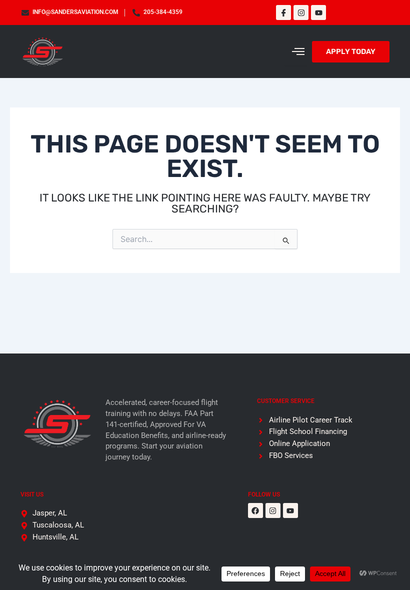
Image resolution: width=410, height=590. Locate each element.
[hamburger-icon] (295, 52)
